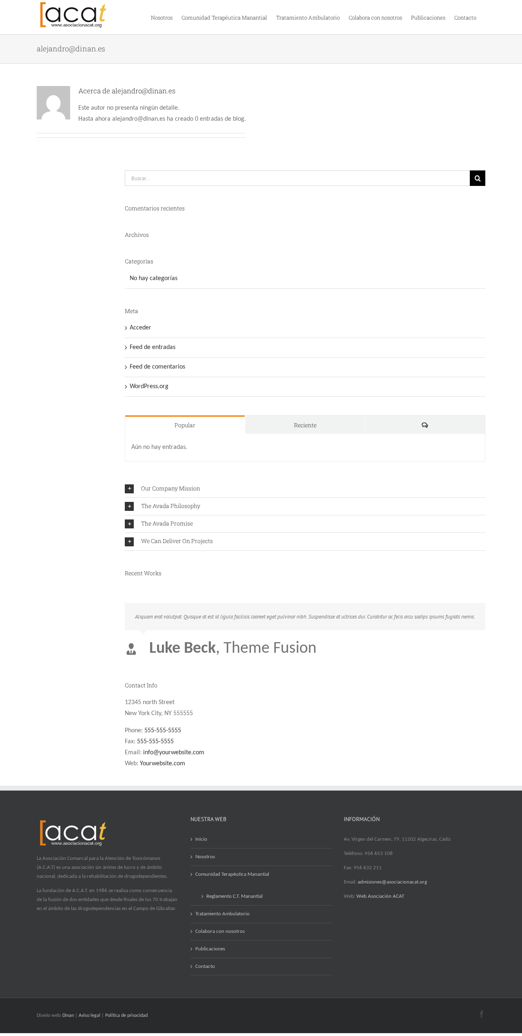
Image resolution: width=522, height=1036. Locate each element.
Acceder (140, 328)
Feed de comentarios (157, 367)
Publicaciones (210, 949)
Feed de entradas (152, 347)
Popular (185, 425)
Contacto (205, 966)
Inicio (201, 839)
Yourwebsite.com (162, 763)
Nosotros (205, 856)
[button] (305, 488)
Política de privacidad (126, 1015)
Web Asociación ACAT (380, 896)
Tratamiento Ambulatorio (222, 914)
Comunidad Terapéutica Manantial (232, 874)
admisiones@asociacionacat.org (392, 882)
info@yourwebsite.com (173, 752)
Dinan (68, 1015)
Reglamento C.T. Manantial (234, 896)
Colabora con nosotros (220, 931)
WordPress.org (149, 386)
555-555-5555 (162, 730)
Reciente (305, 425)
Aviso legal (89, 1015)
